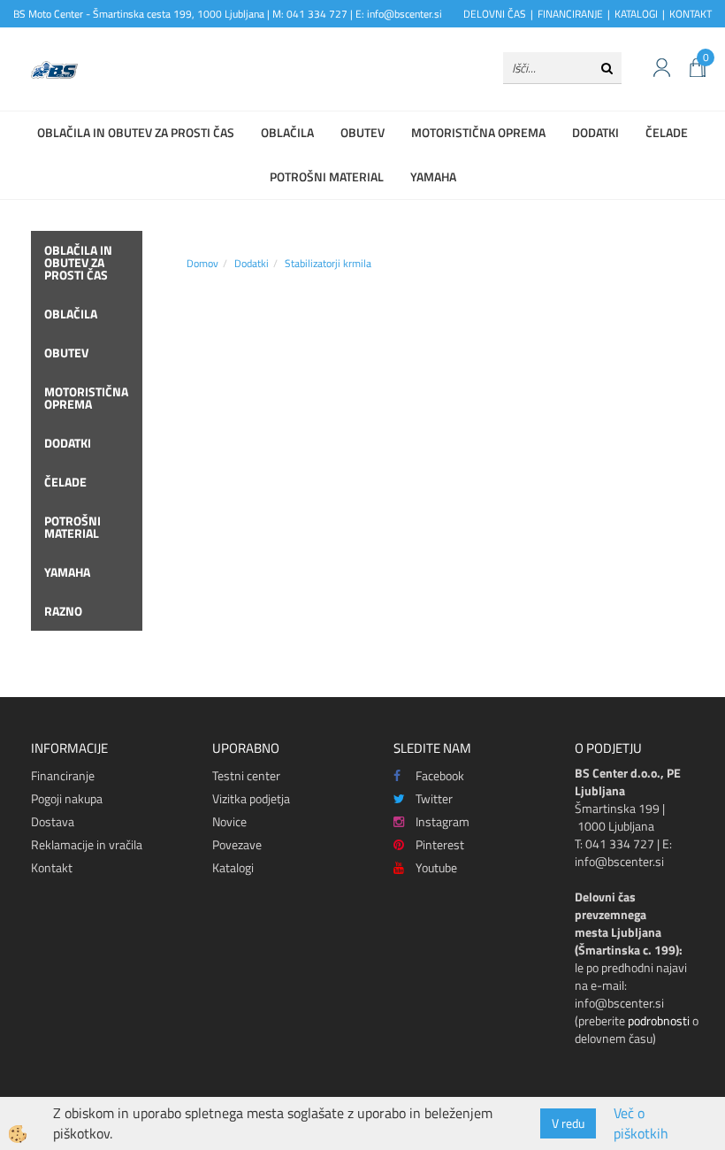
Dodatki (595, 132)
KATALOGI (636, 13)
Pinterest (440, 844)
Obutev (362, 132)
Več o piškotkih (641, 1123)
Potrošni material (327, 176)
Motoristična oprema (478, 132)
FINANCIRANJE (570, 13)
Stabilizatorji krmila (328, 263)
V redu (568, 1123)
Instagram (442, 821)
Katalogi (233, 867)
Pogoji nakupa (67, 798)
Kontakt (51, 867)
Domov (202, 263)
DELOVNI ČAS (494, 13)
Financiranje (63, 775)
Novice (229, 821)
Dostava (52, 821)
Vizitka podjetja (251, 798)
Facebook (440, 775)
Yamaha (433, 176)
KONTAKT (690, 13)
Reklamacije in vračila (86, 844)
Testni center (246, 775)
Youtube (436, 867)
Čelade (666, 132)
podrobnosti (659, 1020)
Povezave (237, 844)
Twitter (434, 798)
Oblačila (287, 132)
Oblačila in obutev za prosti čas (135, 132)
